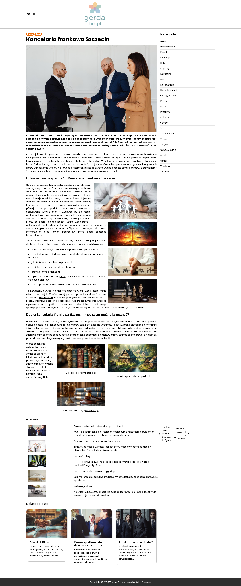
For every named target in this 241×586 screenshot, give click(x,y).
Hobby (164, 63)
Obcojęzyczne (168, 95)
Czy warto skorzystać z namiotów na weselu (98, 441)
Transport (165, 139)
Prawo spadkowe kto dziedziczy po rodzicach (98, 426)
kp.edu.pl (145, 376)
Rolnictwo (165, 117)
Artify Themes (143, 582)
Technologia (167, 133)
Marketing (165, 73)
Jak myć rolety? (83, 456)
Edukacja (165, 57)
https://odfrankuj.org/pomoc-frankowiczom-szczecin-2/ (58, 164)
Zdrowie (164, 171)
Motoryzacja (167, 84)
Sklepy (164, 122)
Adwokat (122, 328)
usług (58, 262)
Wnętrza (165, 166)
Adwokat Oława (40, 542)
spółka (35, 328)
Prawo (30, 34)
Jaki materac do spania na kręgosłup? (95, 471)
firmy (63, 276)
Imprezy (164, 68)
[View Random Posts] (28, 14)
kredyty (66, 142)
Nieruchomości (168, 90)
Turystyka (165, 144)
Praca (163, 101)
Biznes (163, 41)
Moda (163, 79)
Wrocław (106, 161)
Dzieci (163, 52)
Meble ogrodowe (83, 486)
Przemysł (165, 111)
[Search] (34, 14)
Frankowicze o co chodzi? (136, 542)
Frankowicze (46, 297)
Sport (163, 128)
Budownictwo (167, 46)
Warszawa (124, 161)
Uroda (163, 155)
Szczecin (58, 135)
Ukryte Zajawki (168, 150)
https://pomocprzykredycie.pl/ (79, 228)
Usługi (38, 34)
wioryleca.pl (91, 410)
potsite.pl (90, 372)
